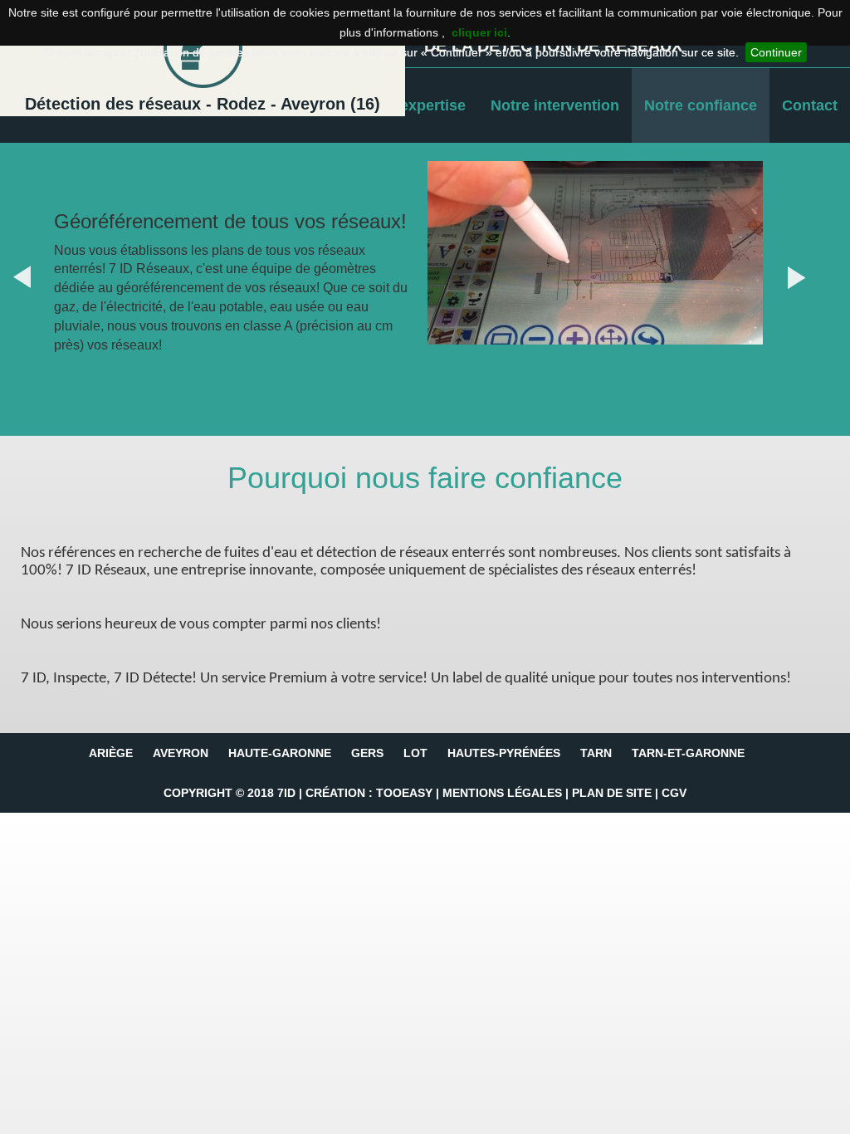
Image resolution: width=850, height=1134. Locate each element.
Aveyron (180, 753)
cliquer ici (479, 32)
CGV (674, 792)
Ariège (111, 753)
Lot (415, 753)
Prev (37, 277)
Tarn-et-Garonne (688, 753)
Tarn (596, 753)
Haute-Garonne (279, 753)
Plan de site (612, 792)
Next (813, 277)
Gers (367, 753)
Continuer (776, 52)
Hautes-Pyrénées (503, 753)
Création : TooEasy (368, 792)
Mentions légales (502, 792)
